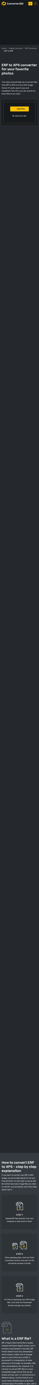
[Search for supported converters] (30, 3)
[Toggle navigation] (35, 3)
